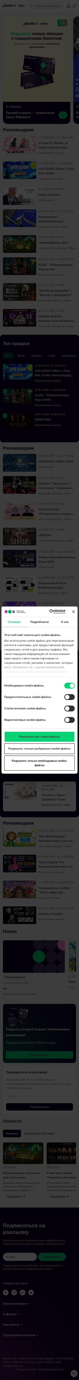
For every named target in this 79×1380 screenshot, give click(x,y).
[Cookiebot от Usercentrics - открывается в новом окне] (49, 611)
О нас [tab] (65, 621)
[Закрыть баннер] (73, 611)
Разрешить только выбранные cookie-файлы (39, 748)
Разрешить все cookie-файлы (39, 736)
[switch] (69, 697)
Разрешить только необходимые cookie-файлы (39, 763)
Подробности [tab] (39, 621)
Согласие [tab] (14, 621)
